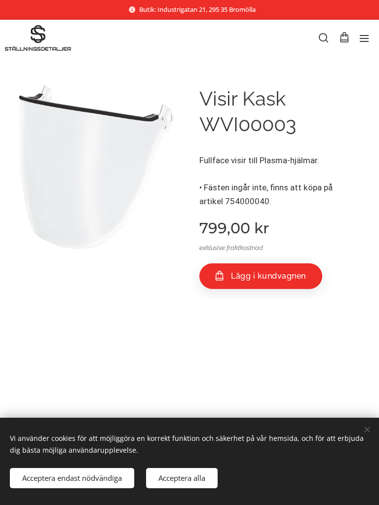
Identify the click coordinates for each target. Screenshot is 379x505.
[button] (323, 38)
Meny (364, 38)
